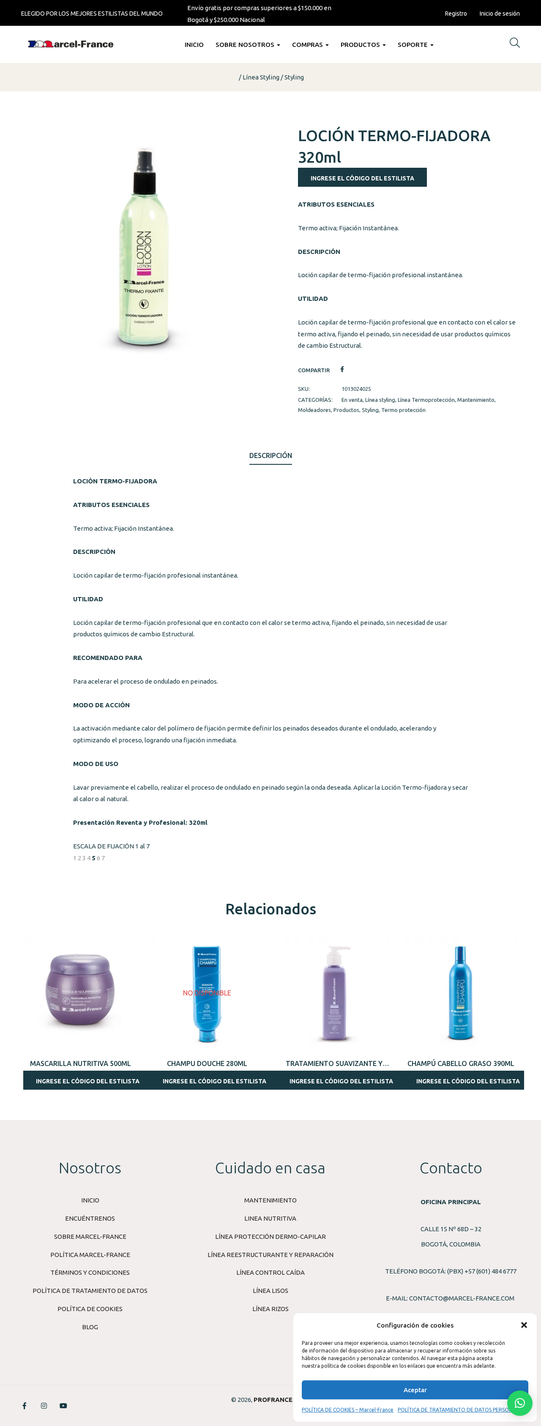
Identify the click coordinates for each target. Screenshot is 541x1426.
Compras (308, 44)
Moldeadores (314, 410)
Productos (361, 44)
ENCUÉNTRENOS (90, 1218)
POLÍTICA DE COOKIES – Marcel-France (347, 1409)
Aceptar (415, 1389)
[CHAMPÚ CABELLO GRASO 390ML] (461, 993)
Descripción (270, 455)
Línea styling (261, 77)
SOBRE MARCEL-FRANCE (90, 1236)
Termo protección (403, 410)
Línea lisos (270, 1290)
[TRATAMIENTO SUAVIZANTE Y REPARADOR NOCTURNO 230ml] (334, 993)
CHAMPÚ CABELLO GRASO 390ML (460, 1063)
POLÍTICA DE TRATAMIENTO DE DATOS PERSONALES (461, 1409)
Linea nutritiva (270, 1218)
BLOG (90, 1327)
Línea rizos (270, 1308)
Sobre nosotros (246, 44)
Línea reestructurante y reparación (270, 1254)
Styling (294, 77)
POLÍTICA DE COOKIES (90, 1308)
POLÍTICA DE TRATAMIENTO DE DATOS (90, 1290)
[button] (524, 1325)
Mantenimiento (476, 400)
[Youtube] (63, 1405)
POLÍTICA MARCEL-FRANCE (90, 1254)
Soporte (413, 44)
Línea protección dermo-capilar (270, 1236)
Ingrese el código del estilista (362, 178)
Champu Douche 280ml (207, 1063)
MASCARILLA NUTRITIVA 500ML (80, 1063)
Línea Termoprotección (426, 400)
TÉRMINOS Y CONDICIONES (90, 1272)
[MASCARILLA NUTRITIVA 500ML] (80, 993)
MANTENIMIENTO (270, 1200)
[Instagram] (44, 1405)
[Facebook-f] (24, 1405)
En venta (352, 400)
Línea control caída (270, 1272)
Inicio (194, 44)
